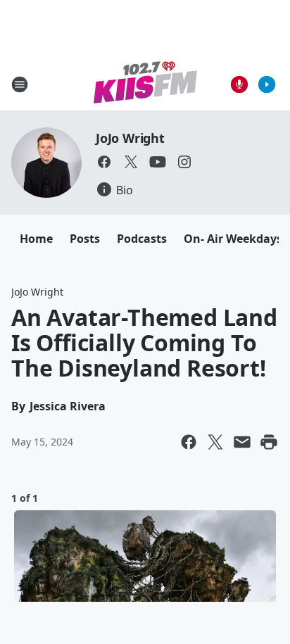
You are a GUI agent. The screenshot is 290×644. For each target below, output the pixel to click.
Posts (85, 238)
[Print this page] (269, 442)
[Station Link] (145, 84)
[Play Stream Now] (266, 84)
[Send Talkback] (239, 84)
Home (36, 238)
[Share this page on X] (215, 442)
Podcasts (142, 238)
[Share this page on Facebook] (188, 442)
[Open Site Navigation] (19, 84)
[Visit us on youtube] (157, 161)
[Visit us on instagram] (184, 161)
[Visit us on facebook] (104, 161)
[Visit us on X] (130, 161)
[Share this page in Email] (242, 442)
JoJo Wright (130, 138)
